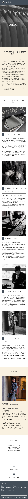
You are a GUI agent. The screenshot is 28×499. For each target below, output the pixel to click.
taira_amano (14, 461)
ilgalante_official (14, 469)
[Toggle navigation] (25, 2)
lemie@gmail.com (15, 447)
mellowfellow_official (14, 477)
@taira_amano (17, 450)
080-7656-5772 (15, 448)
